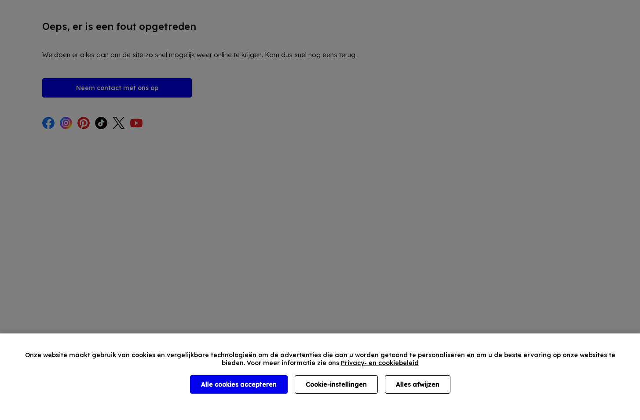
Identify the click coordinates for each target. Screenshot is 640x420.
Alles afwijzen (417, 384)
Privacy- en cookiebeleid (380, 363)
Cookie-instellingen (336, 384)
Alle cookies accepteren (239, 384)
